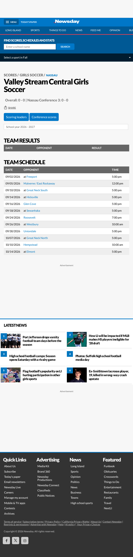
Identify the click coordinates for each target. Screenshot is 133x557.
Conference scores (44, 117)
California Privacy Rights (75, 521)
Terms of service (12, 521)
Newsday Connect (48, 485)
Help (61, 524)
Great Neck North (37, 237)
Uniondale (30, 231)
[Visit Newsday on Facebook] (6, 540)
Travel (107, 503)
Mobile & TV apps (14, 503)
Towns (74, 497)
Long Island (13, 30)
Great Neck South (37, 190)
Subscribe (10, 471)
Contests (9, 508)
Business (76, 492)
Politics (75, 481)
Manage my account (16, 497)
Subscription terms (33, 521)
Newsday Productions (44, 478)
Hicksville (32, 197)
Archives (9, 513)
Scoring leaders (16, 117)
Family (108, 497)
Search (65, 46)
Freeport (31, 176)
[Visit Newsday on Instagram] (24, 540)
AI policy (70, 524)
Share (12, 107)
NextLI (108, 508)
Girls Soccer (31, 75)
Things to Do (111, 481)
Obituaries (110, 471)
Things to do (57, 30)
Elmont (30, 251)
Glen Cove (30, 203)
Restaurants (111, 492)
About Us (10, 466)
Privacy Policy (53, 521)
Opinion (115, 30)
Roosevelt (30, 217)
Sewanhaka (33, 210)
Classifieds (43, 490)
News (78, 30)
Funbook (109, 466)
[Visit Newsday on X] (15, 540)
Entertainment (112, 487)
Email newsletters (14, 481)
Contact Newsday (112, 521)
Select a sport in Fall (15, 57)
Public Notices (46, 495)
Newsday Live (12, 487)
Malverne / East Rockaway (39, 183)
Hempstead (30, 244)
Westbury (32, 224)
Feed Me (96, 30)
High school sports (82, 503)
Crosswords (111, 476)
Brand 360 (43, 471)
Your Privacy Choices (88, 524)
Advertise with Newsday (43, 524)
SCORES (10, 75)
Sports (35, 30)
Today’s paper (12, 476)
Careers (9, 492)
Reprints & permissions (16, 524)
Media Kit (43, 466)
